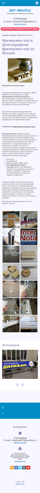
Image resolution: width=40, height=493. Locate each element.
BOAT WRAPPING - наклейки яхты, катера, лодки (20, 29)
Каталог (13, 35)
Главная (5, 35)
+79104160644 (20, 18)
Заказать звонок (20, 24)
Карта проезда (20, 461)
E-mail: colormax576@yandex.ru (20, 21)
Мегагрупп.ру (20, 484)
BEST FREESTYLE (20, 11)
